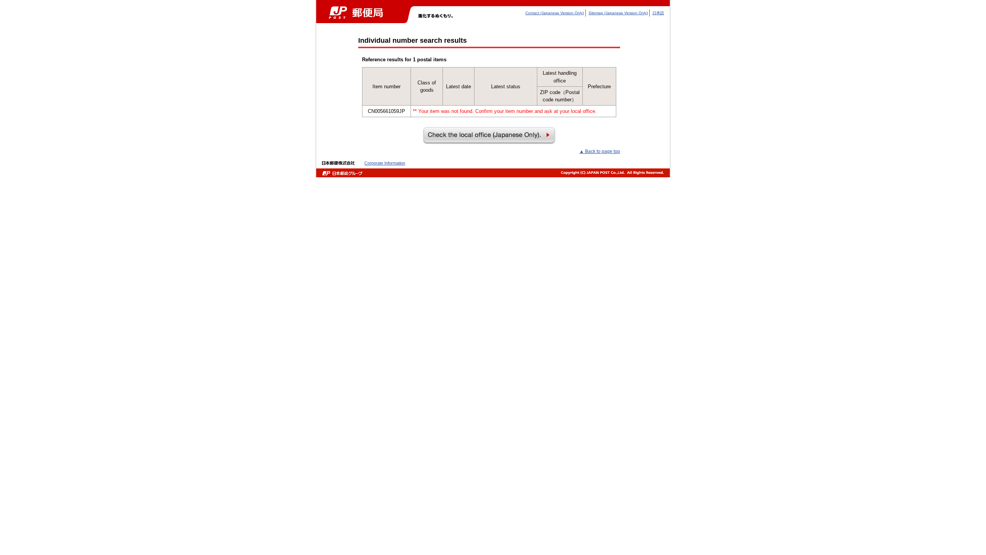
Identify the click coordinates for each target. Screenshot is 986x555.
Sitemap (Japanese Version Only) (618, 13)
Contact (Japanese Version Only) (554, 13)
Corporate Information (384, 163)
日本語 (658, 13)
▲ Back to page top (599, 151)
